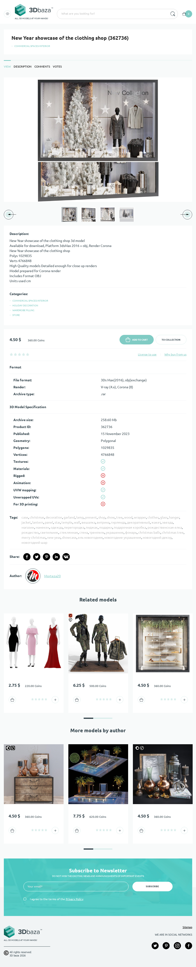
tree (119, 517)
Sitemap (187, 927)
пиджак (92, 527)
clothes (153, 517)
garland (69, 517)
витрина (103, 522)
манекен (42, 527)
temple (66, 522)
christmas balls (149, 532)
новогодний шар (34, 542)
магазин (28, 527)
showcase (69, 537)
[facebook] (27, 557)
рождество (30, 532)
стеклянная (69, 532)
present (91, 517)
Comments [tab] (42, 66)
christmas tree (173, 532)
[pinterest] (46, 557)
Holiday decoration (25, 305)
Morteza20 (52, 576)
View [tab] (7, 66)
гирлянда (118, 522)
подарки (105, 527)
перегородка (74, 527)
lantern (37, 522)
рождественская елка (164, 527)
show (111, 517)
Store (16, 315)
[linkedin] (56, 557)
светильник (49, 532)
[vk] (66, 557)
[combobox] (112, 14)
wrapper (140, 517)
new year (53, 537)
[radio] (11, 354)
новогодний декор (157, 537)
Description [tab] (23, 66)
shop (101, 517)
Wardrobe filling (23, 310)
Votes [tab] (57, 66)
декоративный (138, 522)
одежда (57, 527)
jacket (26, 522)
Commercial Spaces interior (32, 46)
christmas (37, 517)
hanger (174, 517)
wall (77, 522)
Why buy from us (175, 354)
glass (164, 517)
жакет (156, 522)
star (57, 522)
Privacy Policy (74, 899)
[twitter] (36, 557)
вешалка (88, 522)
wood (128, 517)
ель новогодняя (90, 537)
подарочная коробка (130, 527)
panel (49, 522)
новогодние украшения (122, 537)
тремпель (96, 532)
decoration (54, 517)
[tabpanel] (98, 333)
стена (83, 532)
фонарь (131, 532)
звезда (167, 522)
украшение (115, 532)
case (25, 517)
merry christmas (34, 537)
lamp (80, 517)
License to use (147, 354)
